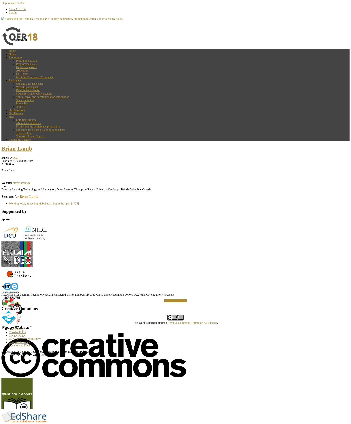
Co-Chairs (22, 73)
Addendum (22, 70)
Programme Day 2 (26, 63)
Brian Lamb (16, 148)
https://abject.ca (22, 182)
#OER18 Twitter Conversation (34, 93)
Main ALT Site (17, 9)
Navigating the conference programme (38, 126)
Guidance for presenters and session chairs (40, 129)
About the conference (28, 123)
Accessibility (16, 329)
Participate (15, 80)
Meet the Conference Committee (35, 77)
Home (12, 50)
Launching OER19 (20, 139)
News (12, 54)
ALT (16, 157)
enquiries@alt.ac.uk (12, 355)
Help (11, 116)
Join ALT (21, 106)
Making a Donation (175, 300)
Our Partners (16, 113)
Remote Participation (28, 90)
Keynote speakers (26, 67)
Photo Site (22, 103)
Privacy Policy (17, 335)
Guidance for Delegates (29, 83)
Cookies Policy (17, 332)
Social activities (25, 100)
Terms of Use (24, 133)
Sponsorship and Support (30, 136)
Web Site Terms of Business (25, 338)
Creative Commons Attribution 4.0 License (192, 322)
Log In (13, 12)
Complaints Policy (19, 342)
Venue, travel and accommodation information (42, 96)
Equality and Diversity (22, 345)
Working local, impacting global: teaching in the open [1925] (44, 203)
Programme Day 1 (26, 60)
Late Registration (26, 119)
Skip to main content (13, 3)
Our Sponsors (17, 110)
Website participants (27, 87)
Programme (15, 57)
